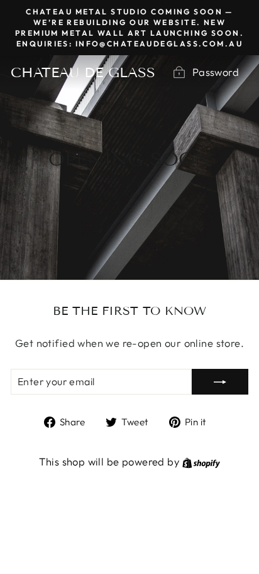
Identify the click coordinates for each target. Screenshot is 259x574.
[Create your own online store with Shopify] (201, 461)
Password (215, 71)
